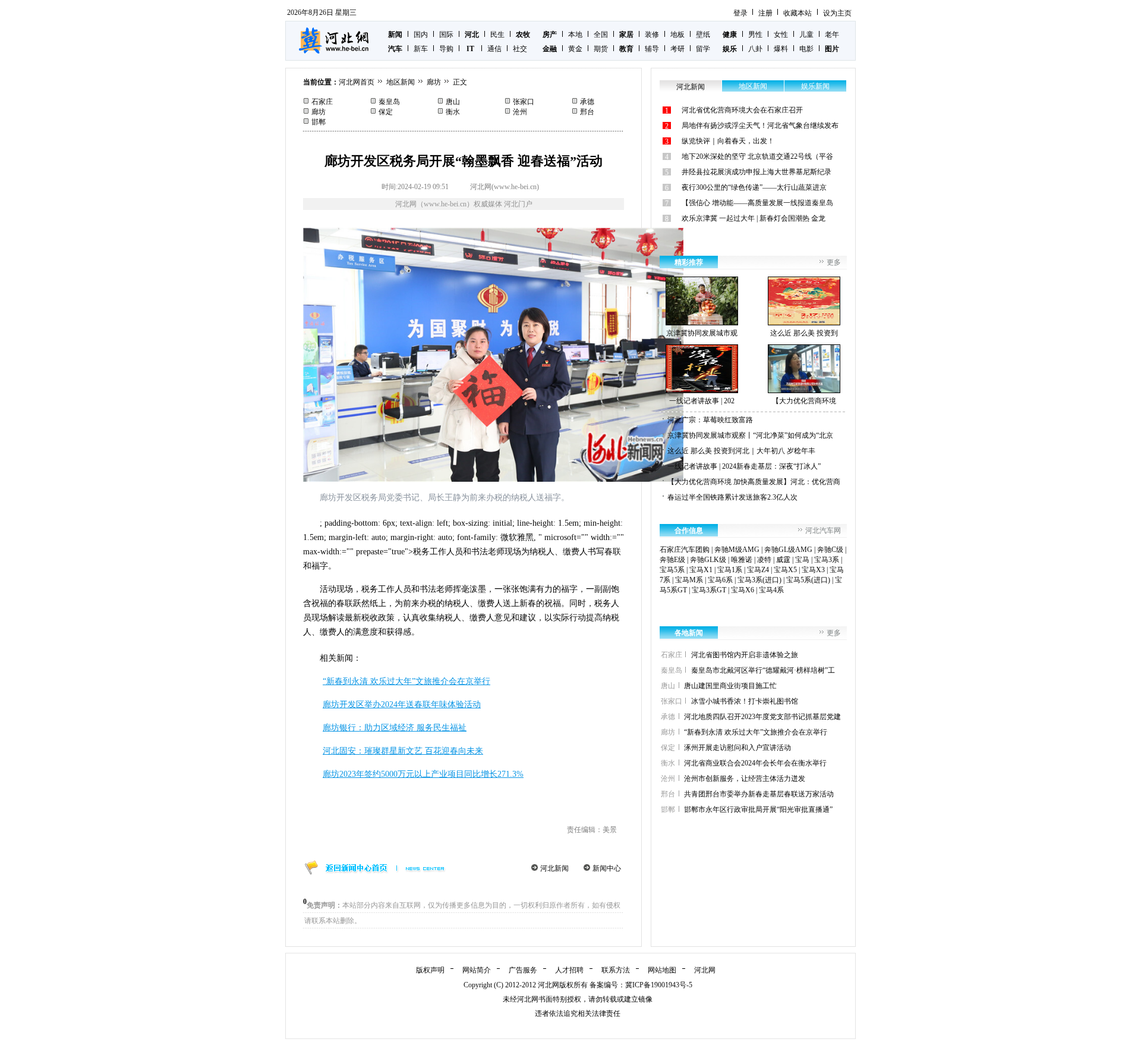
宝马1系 (729, 570)
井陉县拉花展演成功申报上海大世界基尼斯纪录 (756, 172)
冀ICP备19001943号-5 (658, 985)
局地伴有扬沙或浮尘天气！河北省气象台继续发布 (760, 125)
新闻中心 (606, 868)
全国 (601, 34)
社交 (520, 49)
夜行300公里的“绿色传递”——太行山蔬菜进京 (754, 187)
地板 (677, 34)
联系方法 (615, 970)
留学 (703, 49)
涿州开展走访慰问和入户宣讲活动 (737, 747)
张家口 (523, 102)
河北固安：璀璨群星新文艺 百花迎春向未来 (403, 750)
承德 (587, 102)
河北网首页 (356, 82)
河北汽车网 (823, 530)
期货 (601, 49)
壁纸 (703, 34)
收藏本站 (797, 13)
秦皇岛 (389, 102)
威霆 (783, 560)
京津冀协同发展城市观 (701, 333)
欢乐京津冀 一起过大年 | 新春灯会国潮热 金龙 (753, 218)
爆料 (781, 49)
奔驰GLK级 (708, 560)
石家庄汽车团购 (685, 549)
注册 (765, 13)
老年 (832, 34)
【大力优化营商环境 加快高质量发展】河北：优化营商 (753, 482)
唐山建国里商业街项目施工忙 (730, 686)
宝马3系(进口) (759, 580)
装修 (652, 34)
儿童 (806, 34)
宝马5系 (672, 570)
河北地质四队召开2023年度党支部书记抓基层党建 (762, 717)
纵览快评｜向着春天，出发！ (728, 141)
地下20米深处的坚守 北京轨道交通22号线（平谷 (757, 156)
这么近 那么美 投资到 (804, 333)
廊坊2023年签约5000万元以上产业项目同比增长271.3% (423, 774)
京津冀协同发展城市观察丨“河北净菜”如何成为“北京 (750, 435)
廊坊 (434, 82)
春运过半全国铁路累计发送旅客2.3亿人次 (732, 497)
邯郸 (318, 122)
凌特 (764, 560)
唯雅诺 (741, 560)
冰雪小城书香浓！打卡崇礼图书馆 (744, 701)
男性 (755, 34)
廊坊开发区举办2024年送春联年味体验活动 (402, 704)
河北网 (705, 970)
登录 (740, 13)
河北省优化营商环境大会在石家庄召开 (742, 110)
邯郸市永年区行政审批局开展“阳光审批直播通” (758, 809)
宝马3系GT (709, 590)
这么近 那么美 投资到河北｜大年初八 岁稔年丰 (741, 451)
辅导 (652, 49)
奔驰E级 (672, 560)
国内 (421, 34)
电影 (806, 49)
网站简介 (476, 970)
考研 (677, 49)
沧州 (520, 112)
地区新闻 (400, 82)
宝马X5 (785, 570)
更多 (834, 262)
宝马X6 (742, 590)
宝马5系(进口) (808, 580)
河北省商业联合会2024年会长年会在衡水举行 (755, 763)
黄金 (575, 49)
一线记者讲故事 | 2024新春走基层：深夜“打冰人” (744, 466)
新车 (421, 49)
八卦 (755, 49)
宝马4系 (771, 590)
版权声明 (430, 970)
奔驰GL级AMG (788, 549)
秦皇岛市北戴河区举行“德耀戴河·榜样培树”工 (763, 670)
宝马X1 (701, 570)
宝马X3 (813, 570)
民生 (497, 34)
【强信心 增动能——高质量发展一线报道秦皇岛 (757, 203)
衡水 (453, 112)
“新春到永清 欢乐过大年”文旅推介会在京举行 (406, 681)
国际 (446, 34)
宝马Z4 (758, 570)
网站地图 (662, 970)
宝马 (802, 560)
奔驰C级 (830, 549)
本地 (575, 34)
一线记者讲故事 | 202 (702, 401)
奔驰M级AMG (736, 549)
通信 (494, 49)
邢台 (587, 112)
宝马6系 (720, 580)
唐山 (453, 102)
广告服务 (523, 970)
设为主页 (837, 13)
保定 (386, 112)
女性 (781, 34)
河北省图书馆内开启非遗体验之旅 (744, 655)
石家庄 (322, 102)
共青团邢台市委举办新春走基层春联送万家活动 (759, 794)
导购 (446, 49)
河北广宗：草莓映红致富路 (710, 420)
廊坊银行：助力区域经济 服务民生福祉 (395, 727)
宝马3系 (826, 560)
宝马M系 (689, 580)
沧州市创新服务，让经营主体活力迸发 (744, 778)
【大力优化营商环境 (804, 401)
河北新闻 (554, 868)
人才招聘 (569, 970)
